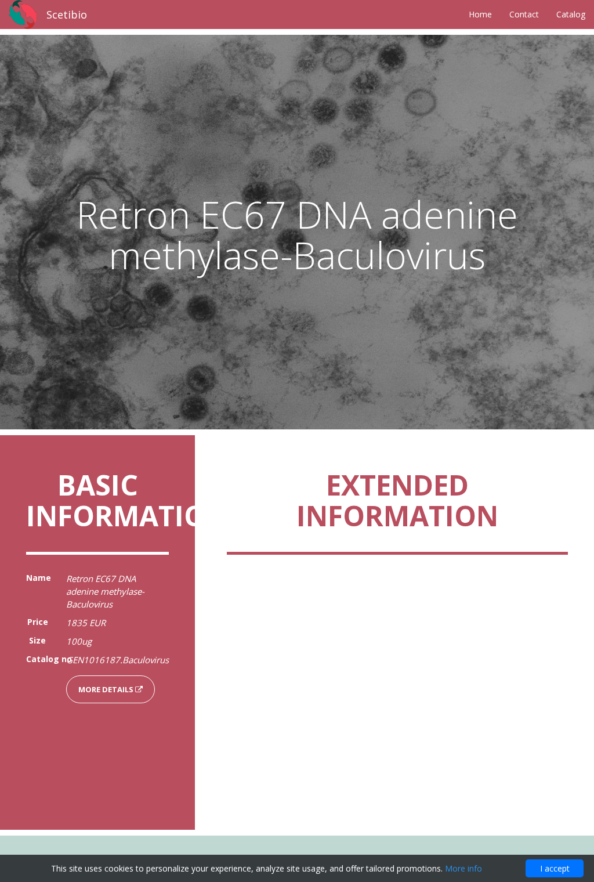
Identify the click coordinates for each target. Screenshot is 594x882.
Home (480, 14)
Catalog (570, 14)
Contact (524, 14)
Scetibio (66, 14)
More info (463, 868)
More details (106, 689)
